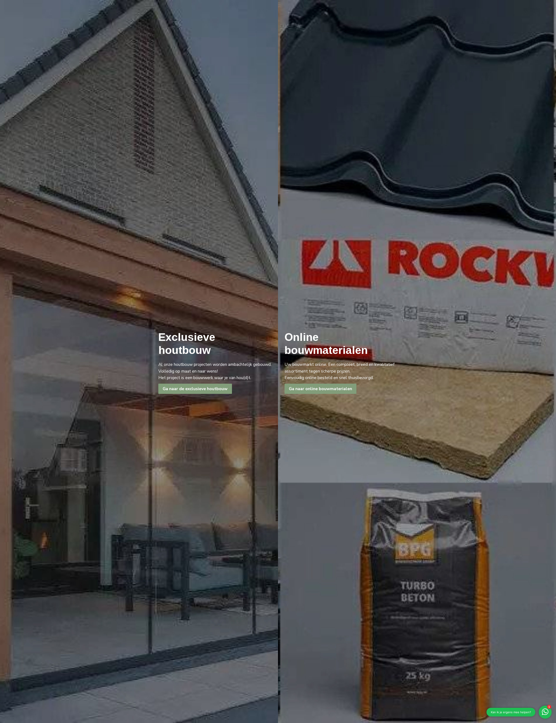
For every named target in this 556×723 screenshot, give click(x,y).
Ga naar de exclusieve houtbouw (195, 389)
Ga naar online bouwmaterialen (320, 389)
